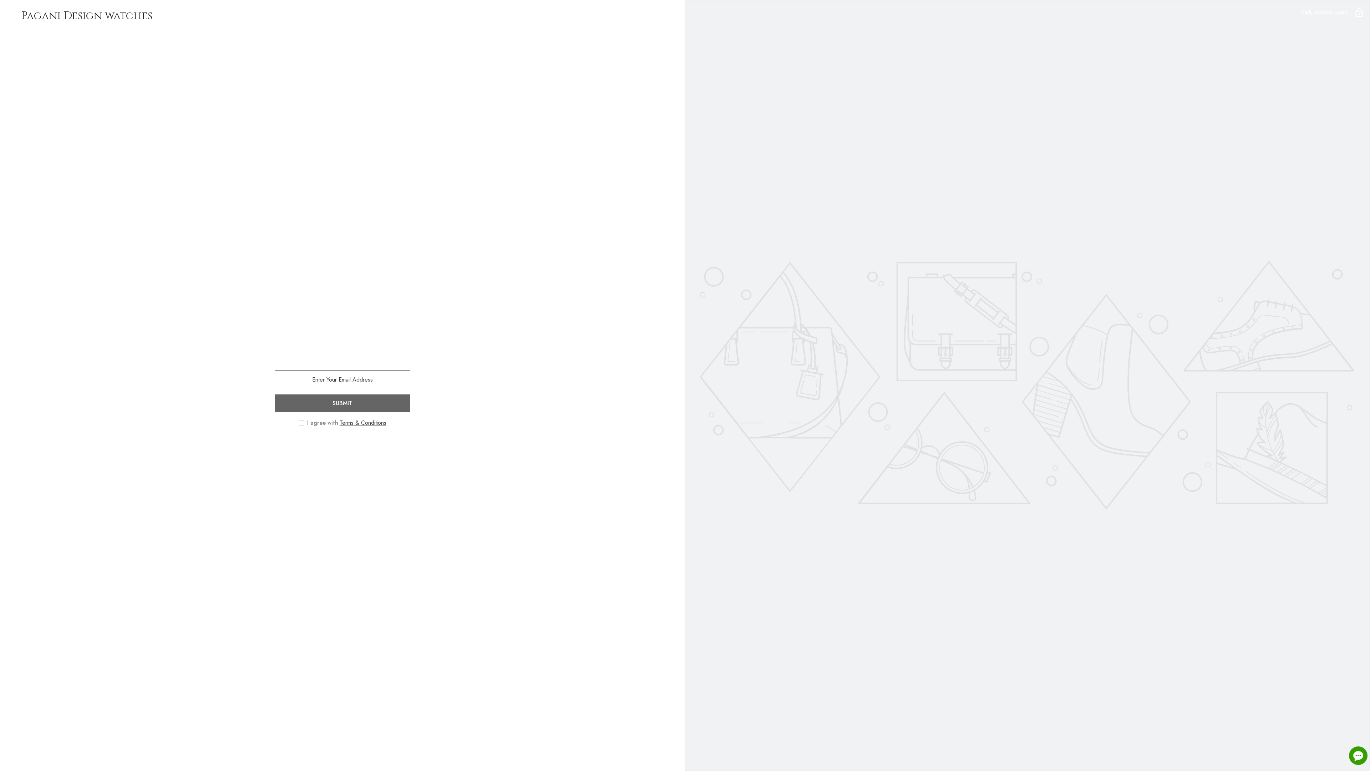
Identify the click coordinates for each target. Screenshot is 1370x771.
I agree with (322, 423)
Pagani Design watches (86, 16)
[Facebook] (332, 446)
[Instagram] (352, 446)
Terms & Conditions (363, 423)
